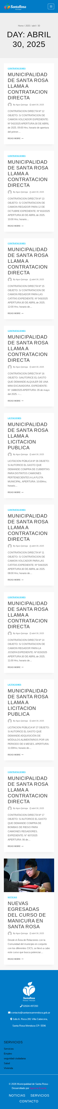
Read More (15, 138)
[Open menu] (51, 6)
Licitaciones (14, 418)
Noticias (12, 897)
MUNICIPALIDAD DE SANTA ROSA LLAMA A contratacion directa (28, 615)
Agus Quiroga (22, 105)
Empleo (8, 1053)
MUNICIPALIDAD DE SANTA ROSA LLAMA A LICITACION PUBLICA (28, 436)
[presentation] (29, 875)
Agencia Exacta (38, 1088)
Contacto (29, 1101)
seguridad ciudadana (15, 1058)
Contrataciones (16, 68)
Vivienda (8, 1068)
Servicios (9, 1048)
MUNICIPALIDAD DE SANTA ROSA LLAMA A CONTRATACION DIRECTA (28, 86)
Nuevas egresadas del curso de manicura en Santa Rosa (27, 915)
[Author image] (10, 105)
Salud (7, 1063)
